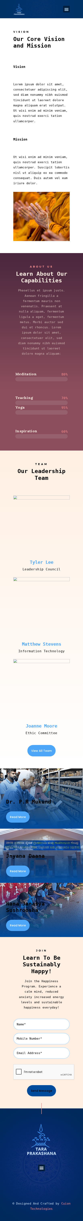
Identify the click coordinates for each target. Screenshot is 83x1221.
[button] (66, 9)
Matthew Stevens (41, 644)
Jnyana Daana (25, 856)
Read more (18, 817)
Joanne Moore (41, 726)
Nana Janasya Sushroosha (25, 907)
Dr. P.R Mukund (28, 802)
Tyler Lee (41, 562)
